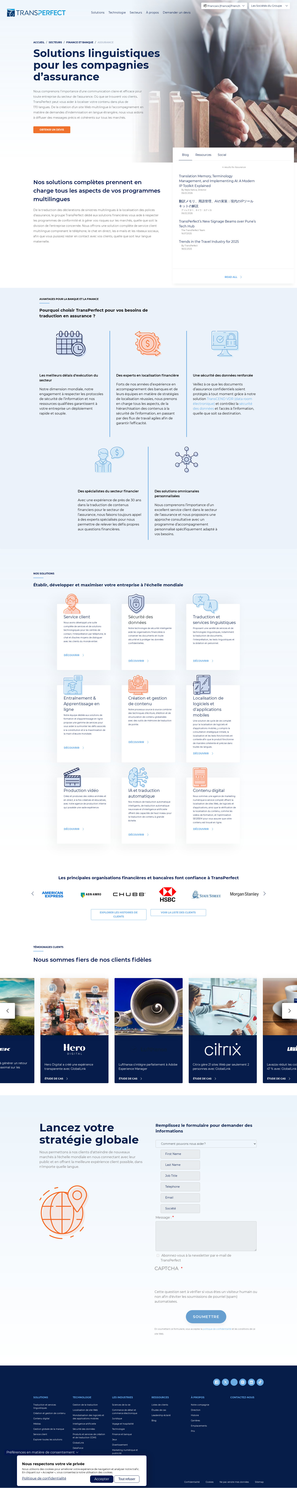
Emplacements (199, 1426)
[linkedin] (251, 1382)
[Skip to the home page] (36, 13)
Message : (163, 1217)
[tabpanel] (148, 81)
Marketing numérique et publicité (125, 1452)
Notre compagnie (200, 1405)
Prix (193, 1431)
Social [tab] (222, 155)
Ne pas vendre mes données (234, 1482)
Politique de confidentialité (44, 1478)
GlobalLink (78, 1443)
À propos (152, 12)
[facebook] (216, 1382)
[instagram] (242, 1382)
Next (264, 893)
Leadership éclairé (161, 1415)
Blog (154, 1420)
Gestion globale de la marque (48, 1429)
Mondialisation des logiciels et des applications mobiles (88, 1417)
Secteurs (136, 12)
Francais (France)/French (224, 5)
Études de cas (159, 1410)
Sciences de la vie (121, 1405)
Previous (33, 893)
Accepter (101, 1479)
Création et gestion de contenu (49, 1413)
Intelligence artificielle (84, 1424)
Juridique (117, 1418)
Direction (195, 1410)
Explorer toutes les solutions (47, 1439)
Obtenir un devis (52, 129)
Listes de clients (160, 1405)
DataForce (78, 1448)
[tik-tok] (260, 1382)
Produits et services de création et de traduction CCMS (89, 1436)
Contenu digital (41, 1418)
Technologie (117, 12)
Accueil (38, 42)
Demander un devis (177, 12)
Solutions (97, 12)
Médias (37, 1424)
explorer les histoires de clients (119, 914)
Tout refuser (126, 1479)
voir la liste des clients (178, 912)
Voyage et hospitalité (123, 1424)
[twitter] (225, 1382)
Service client (40, 1434)
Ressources (160, 1397)
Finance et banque (122, 1434)
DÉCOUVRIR (71, 655)
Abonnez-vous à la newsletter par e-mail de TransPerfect (196, 1258)
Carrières (195, 1420)
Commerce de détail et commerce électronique (124, 1412)
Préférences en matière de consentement (40, 1452)
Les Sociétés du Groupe (266, 5)
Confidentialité (192, 1482)
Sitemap (259, 1482)
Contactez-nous (242, 1397)
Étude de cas (54, 1078)
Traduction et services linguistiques (44, 1406)
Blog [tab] (185, 155)
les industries (122, 1397)
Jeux (114, 1439)
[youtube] (234, 1382)
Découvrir (136, 660)
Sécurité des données (84, 1429)
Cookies (210, 1482)
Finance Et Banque (79, 42)
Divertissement (120, 1445)
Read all (231, 277)
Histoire (195, 1415)
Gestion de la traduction (85, 1405)
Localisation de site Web (85, 1410)
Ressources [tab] (203, 155)
